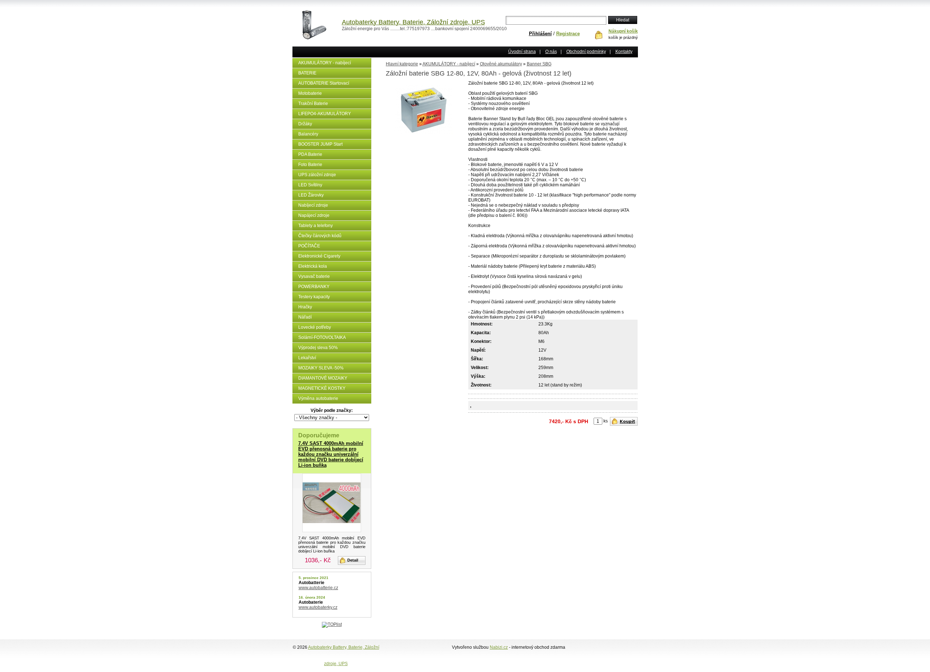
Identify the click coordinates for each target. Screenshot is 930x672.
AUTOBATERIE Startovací (323, 83)
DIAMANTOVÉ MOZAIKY (322, 378)
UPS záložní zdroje (317, 174)
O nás (551, 51)
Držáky (305, 123)
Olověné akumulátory (501, 63)
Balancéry (308, 134)
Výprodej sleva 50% (318, 347)
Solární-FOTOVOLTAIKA (322, 337)
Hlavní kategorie (402, 63)
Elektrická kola (312, 266)
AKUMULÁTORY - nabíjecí (324, 62)
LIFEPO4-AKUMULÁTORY (324, 113)
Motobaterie (310, 93)
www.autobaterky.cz (318, 607)
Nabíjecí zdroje (313, 205)
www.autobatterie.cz (318, 587)
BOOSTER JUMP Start (320, 144)
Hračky (305, 306)
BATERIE (307, 73)
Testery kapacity (314, 296)
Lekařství (307, 357)
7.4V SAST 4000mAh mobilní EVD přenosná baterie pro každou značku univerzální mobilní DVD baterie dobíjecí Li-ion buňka (330, 454)
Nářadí (305, 317)
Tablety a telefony (315, 225)
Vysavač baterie (314, 276)
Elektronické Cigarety (319, 256)
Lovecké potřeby (314, 327)
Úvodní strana (522, 51)
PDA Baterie (310, 154)
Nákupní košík (623, 31)
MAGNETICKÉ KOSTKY (321, 388)
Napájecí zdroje (313, 215)
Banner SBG (539, 63)
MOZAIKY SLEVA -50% (321, 368)
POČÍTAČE (309, 245)
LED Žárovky (311, 195)
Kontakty (623, 51)
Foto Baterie (310, 164)
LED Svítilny (310, 184)
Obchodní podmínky (586, 51)
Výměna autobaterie (318, 398)
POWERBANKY (313, 286)
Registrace (568, 33)
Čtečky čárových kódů (319, 235)
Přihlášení (540, 33)
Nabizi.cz (499, 647)
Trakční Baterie (313, 103)
